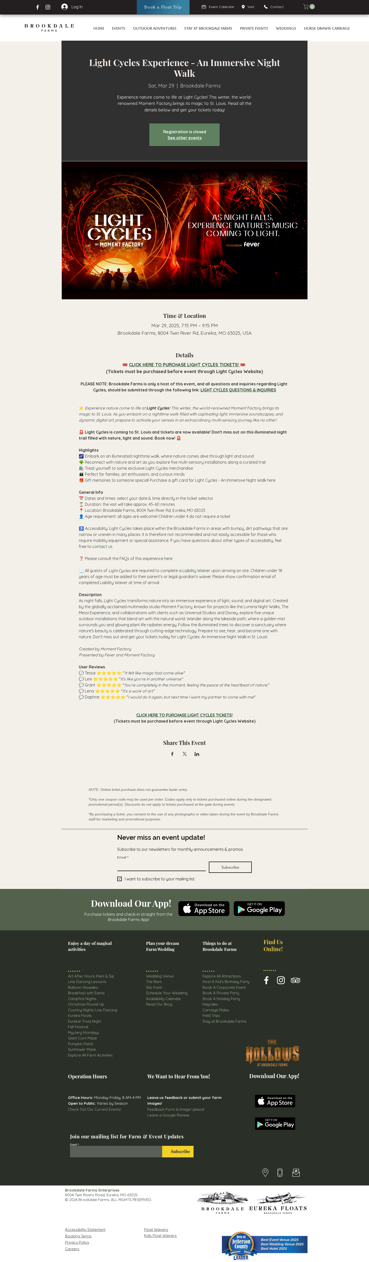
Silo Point (154, 987)
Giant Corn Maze (82, 1038)
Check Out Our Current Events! (94, 1109)
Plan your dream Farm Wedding (162, 946)
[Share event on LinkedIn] (197, 754)
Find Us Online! (273, 945)
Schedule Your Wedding (167, 993)
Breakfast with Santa (86, 993)
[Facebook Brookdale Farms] (37, 7)
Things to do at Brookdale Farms (220, 946)
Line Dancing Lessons (87, 981)
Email (122, 857)
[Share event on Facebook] (172, 754)
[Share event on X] (184, 754)
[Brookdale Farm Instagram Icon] (281, 980)
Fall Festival (78, 1026)
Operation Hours (87, 1076)
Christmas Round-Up (86, 1004)
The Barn (154, 981)
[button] (309, 6)
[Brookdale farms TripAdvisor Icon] (295, 980)
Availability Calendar (163, 998)
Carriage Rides (216, 1010)
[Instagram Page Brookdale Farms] (48, 7)
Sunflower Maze (82, 1049)
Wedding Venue (160, 976)
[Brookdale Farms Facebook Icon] (266, 980)
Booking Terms (78, 1236)
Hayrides (210, 1004)
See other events (185, 137)
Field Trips (211, 1015)
